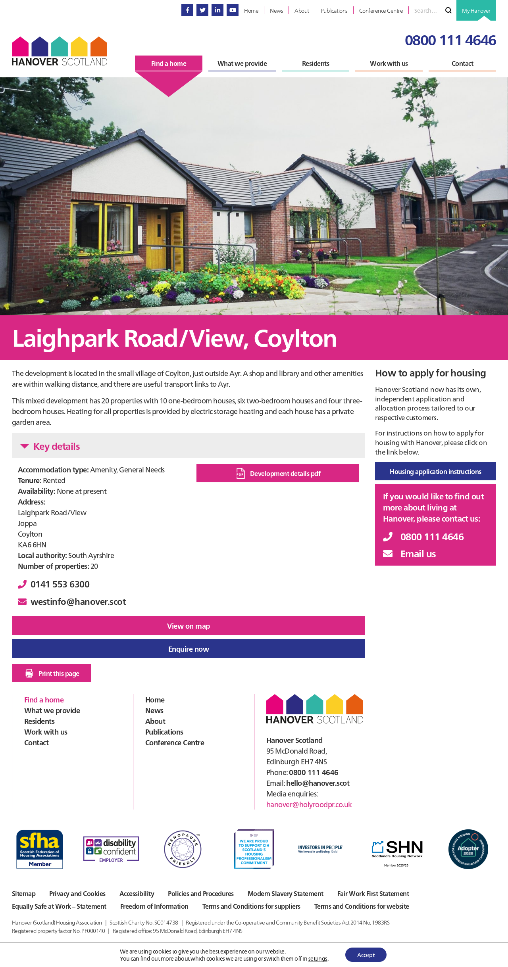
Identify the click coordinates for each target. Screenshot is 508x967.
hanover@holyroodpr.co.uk (309, 804)
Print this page (58, 673)
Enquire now (188, 649)
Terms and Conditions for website (361, 906)
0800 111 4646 (450, 39)
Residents (39, 721)
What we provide (52, 710)
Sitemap (23, 893)
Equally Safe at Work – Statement (59, 906)
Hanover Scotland (59, 50)
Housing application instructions (435, 471)
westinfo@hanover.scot (78, 601)
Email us (418, 553)
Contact (36, 742)
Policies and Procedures (200, 893)
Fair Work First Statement (373, 893)
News (154, 710)
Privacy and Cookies (77, 893)
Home (155, 699)
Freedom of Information (154, 906)
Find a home (44, 699)
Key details (56, 445)
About (155, 721)
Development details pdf (285, 473)
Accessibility (136, 893)
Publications (164, 732)
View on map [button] (188, 626)
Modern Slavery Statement (285, 893)
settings (317, 958)
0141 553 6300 (60, 584)
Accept (366, 955)
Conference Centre (174, 742)
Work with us (45, 732)
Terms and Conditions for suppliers (251, 906)
